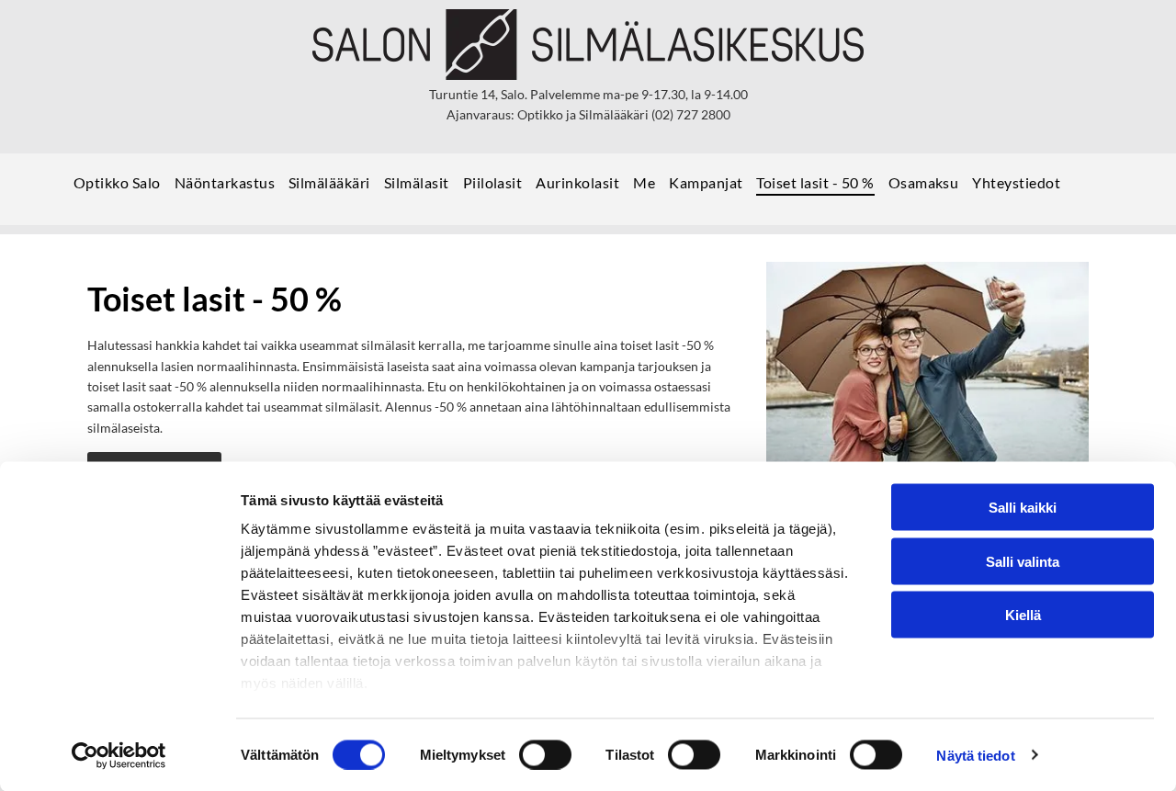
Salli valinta (1022, 561)
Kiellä (1023, 615)
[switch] (545, 754)
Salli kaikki (1023, 507)
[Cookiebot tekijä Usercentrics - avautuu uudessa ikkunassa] (119, 755)
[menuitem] (124, 189)
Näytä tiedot (975, 755)
